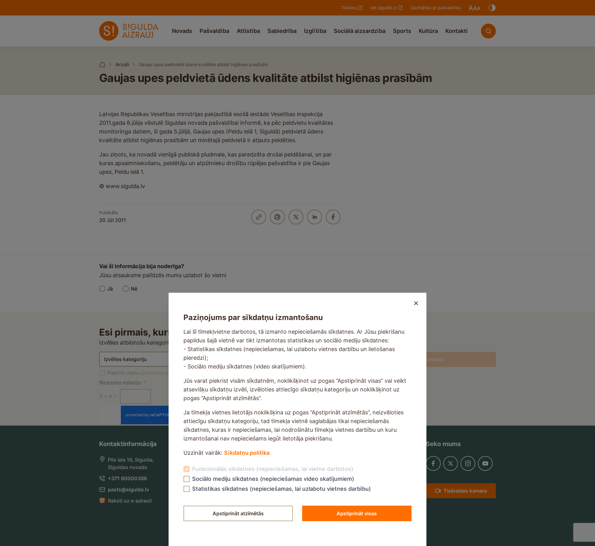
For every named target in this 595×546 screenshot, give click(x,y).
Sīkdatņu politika (247, 452)
